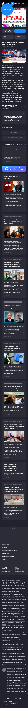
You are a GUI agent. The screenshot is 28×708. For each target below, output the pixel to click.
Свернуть (14, 528)
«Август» (4, 619)
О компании (5, 531)
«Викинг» (17, 621)
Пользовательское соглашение (9, 550)
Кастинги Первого (6, 544)
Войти (23, 3)
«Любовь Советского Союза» (14, 619)
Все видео (4, 547)
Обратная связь (5, 553)
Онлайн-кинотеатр (6, 538)
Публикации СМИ (6, 562)
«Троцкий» (22, 621)
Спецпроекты (5, 534)
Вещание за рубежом (19, 571)
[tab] (8, 31)
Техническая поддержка (8, 556)
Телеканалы (5, 665)
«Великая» (4, 622)
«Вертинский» (10, 622)
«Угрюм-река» (10, 621)
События (4, 559)
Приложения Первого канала (9, 541)
